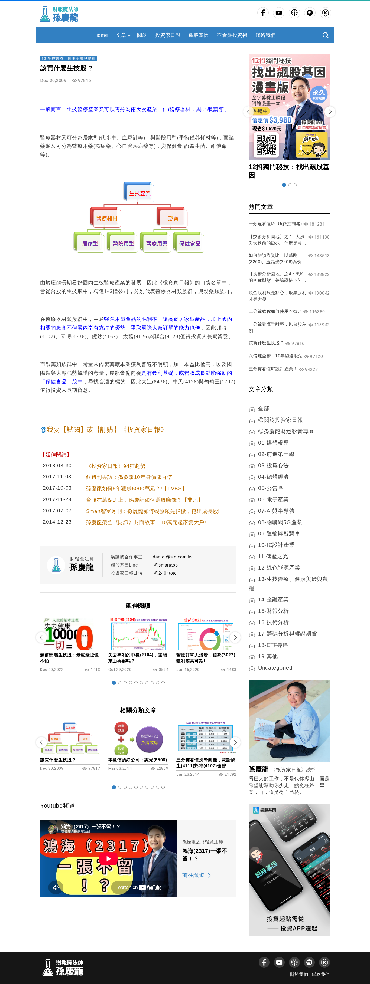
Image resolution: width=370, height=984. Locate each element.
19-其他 (268, 656)
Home (101, 35)
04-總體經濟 (273, 477)
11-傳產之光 (273, 556)
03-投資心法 (273, 465)
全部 (263, 409)
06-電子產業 (273, 499)
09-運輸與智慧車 (279, 534)
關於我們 (299, 974)
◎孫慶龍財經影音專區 (286, 431)
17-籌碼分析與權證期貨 (287, 634)
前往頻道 (193, 875)
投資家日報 (168, 35)
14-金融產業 (273, 600)
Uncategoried (275, 668)
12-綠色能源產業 (279, 568)
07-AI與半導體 (276, 511)
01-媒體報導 (273, 443)
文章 (121, 35)
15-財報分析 (273, 611)
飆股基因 (199, 35)
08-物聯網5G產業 (280, 522)
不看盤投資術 (232, 35)
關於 (142, 35)
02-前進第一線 (276, 454)
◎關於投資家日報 (280, 420)
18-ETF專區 (273, 645)
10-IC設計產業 (276, 545)
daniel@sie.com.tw (173, 557)
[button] (114, 683)
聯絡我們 (266, 35)
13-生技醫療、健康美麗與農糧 (68, 58)
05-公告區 (270, 488)
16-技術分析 (273, 622)
